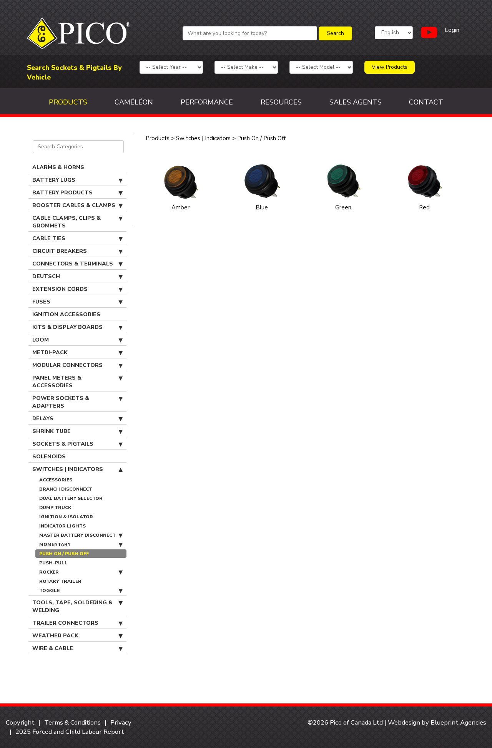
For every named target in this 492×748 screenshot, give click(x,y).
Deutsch (46, 276)
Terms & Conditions (72, 722)
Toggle (49, 590)
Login (452, 30)
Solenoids (49, 456)
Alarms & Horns (58, 167)
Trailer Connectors (65, 623)
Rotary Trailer (60, 581)
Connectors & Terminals (72, 263)
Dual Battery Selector (71, 498)
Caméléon (134, 102)
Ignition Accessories (66, 314)
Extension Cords (60, 289)
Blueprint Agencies (458, 722)
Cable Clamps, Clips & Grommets (66, 221)
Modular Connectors (67, 365)
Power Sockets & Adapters (60, 402)
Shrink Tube (51, 431)
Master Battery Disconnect (77, 535)
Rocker (49, 572)
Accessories (55, 480)
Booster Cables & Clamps (73, 205)
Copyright (20, 722)
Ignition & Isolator (66, 517)
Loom (40, 339)
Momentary (55, 544)
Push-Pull (53, 563)
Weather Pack (55, 635)
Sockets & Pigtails (62, 444)
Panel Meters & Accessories (56, 381)
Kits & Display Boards (67, 327)
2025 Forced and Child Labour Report (69, 731)
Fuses (41, 301)
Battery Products (62, 192)
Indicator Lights (62, 526)
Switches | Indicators (67, 469)
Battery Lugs (53, 180)
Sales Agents (355, 102)
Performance (207, 102)
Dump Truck (55, 507)
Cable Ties (48, 238)
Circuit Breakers (59, 251)
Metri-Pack (50, 352)
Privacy (120, 722)
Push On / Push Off (64, 554)
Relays (42, 418)
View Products (389, 67)
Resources (281, 102)
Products (68, 102)
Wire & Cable (52, 648)
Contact (426, 102)
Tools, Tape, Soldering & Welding (72, 606)
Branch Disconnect (65, 489)
